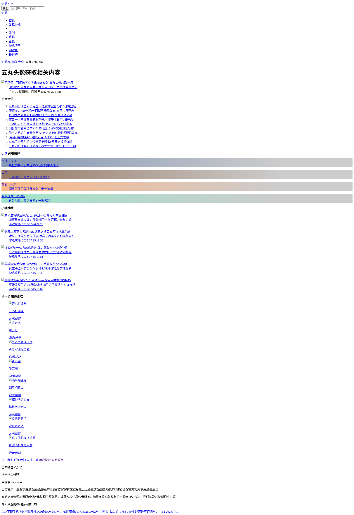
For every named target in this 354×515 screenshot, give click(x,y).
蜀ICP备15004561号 (47, 511)
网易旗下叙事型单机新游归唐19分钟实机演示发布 (41, 128)
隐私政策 (57, 460)
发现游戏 (15, 24)
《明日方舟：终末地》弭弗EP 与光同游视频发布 (40, 124)
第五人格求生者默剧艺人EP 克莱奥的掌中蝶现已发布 (43, 132)
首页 (12, 20)
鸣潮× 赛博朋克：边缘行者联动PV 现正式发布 (39, 137)
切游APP (7, 4)
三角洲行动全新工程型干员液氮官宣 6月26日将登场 (42, 106)
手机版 (17, 511)
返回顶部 (28, 511)
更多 (4, 153)
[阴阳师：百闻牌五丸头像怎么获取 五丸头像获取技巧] (37, 82)
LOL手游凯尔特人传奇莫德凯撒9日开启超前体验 (40, 141)
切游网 (5, 62)
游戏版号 (15, 45)
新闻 (12, 32)
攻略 (12, 36)
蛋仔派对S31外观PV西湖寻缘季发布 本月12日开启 (41, 110)
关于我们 (7, 460)
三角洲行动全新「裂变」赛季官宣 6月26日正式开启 (42, 146)
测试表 (13, 50)
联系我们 (20, 460)
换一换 (5, 296)
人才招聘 (32, 460)
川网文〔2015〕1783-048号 (116, 511)
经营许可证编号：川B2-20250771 (156, 511)
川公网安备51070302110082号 (79, 511)
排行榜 (13, 54)
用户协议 (45, 460)
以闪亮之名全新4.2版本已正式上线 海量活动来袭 (40, 115)
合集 (12, 41)
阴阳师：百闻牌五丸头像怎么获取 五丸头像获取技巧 (43, 87)
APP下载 (7, 511)
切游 (4, 13)
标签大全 (18, 62)
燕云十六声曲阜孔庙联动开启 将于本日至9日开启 (41, 119)
